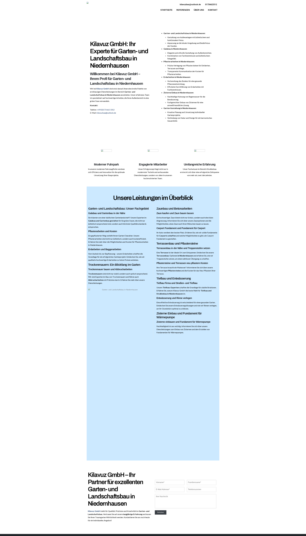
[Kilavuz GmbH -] (92, 8)
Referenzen (183, 10)
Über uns (199, 10)
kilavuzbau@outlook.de (106, 113)
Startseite (166, 10)
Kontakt (212, 10)
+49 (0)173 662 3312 (106, 110)
